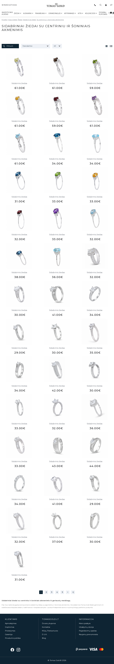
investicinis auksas (7, 13)
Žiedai (17, 13)
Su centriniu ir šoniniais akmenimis (50, 20)
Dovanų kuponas (103, 13)
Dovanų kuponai (49, 623)
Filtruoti (10, 46)
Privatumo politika (13, 638)
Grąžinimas (9, 627)
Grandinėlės (54, 13)
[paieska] (100, 5)
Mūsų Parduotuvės (50, 631)
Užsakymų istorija (86, 627)
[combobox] (35, 46)
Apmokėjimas (10, 623)
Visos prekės (12, 20)
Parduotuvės (10, 5)
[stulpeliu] (106, 46)
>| (73, 592)
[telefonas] (95, 5)
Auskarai (27, 13)
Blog (44, 638)
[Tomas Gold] (55, 5)
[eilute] (111, 46)
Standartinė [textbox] (27, 46)
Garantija (8, 634)
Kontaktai (46, 627)
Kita (79, 13)
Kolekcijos (90, 13)
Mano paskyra (85, 623)
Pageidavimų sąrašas (88, 631)
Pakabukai (40, 13)
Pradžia (4, 20)
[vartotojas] (106, 5)
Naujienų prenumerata (88, 634)
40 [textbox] (55, 46)
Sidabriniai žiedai (29, 20)
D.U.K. (44, 634)
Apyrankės (69, 13)
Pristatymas (10, 631)
